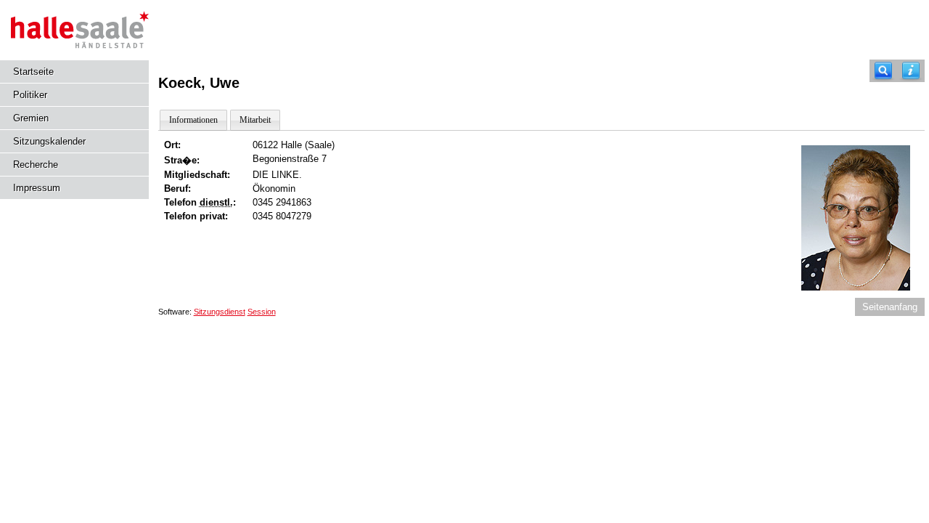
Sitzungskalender (49, 141)
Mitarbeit (255, 120)
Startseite (33, 71)
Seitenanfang (889, 306)
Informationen (193, 120)
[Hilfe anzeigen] (911, 71)
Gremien (31, 118)
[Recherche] (883, 71)
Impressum (36, 187)
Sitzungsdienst (219, 311)
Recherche (35, 164)
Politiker (30, 94)
